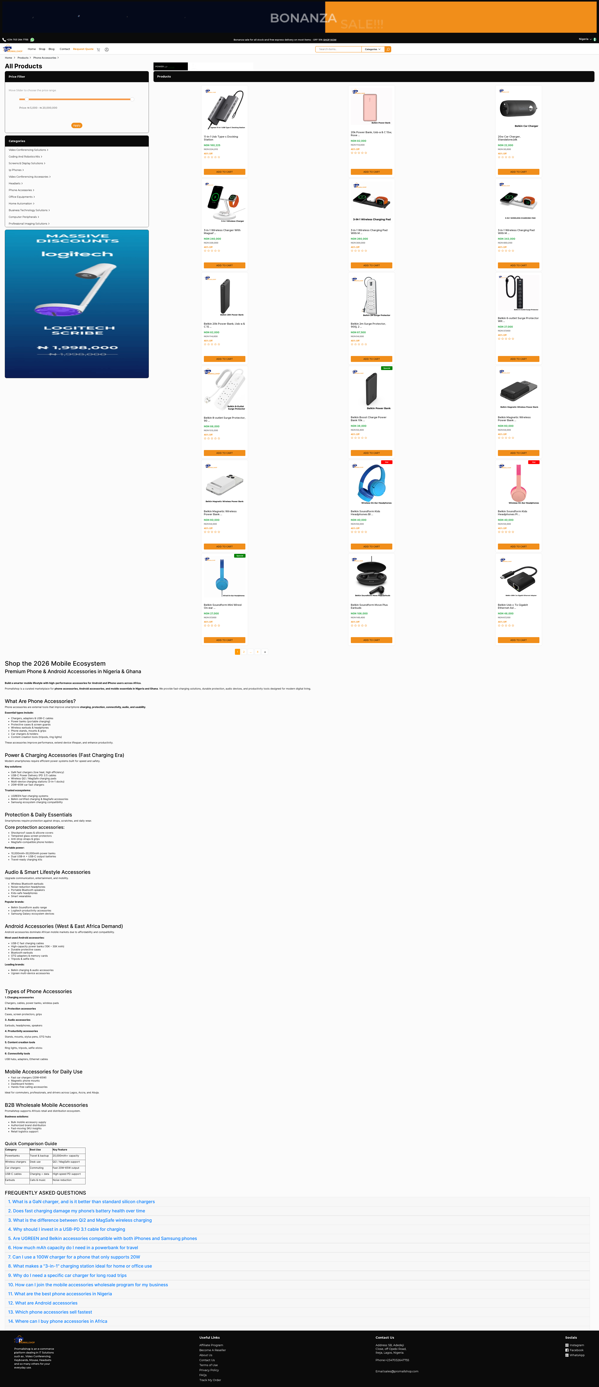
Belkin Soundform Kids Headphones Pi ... (512, 511)
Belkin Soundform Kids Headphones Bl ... (365, 511)
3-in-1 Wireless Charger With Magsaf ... (222, 230)
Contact (65, 49)
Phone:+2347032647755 (392, 1360)
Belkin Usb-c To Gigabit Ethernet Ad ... (513, 604)
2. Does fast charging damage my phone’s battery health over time (76, 1210)
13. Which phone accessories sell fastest (50, 1312)
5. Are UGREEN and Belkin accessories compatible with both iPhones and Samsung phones (102, 1238)
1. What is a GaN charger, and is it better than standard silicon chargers (81, 1201)
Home (32, 49)
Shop (42, 49)
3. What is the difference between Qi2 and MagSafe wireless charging (80, 1220)
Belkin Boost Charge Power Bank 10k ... (369, 417)
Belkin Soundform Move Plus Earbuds (369, 604)
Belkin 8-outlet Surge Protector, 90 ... (224, 417)
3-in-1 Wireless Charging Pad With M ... (369, 230)
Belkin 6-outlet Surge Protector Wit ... (518, 318)
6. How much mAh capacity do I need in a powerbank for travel (73, 1247)
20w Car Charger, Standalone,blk (509, 136)
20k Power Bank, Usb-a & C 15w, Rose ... (371, 132)
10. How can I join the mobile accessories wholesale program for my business (88, 1284)
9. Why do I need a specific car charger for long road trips (67, 1275)
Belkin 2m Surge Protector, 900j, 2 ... (368, 323)
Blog (51, 49)
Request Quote (83, 49)
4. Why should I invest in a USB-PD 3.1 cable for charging (66, 1229)
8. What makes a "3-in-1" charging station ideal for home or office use (80, 1266)
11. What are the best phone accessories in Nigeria (60, 1293)
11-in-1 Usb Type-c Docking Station (221, 136)
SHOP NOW (329, 39)
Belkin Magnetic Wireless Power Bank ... (514, 417)
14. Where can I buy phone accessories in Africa (57, 1321)
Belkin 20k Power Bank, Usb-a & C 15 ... (224, 323)
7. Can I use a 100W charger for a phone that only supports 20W (74, 1257)
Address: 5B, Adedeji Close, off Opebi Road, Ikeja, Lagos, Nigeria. (391, 1348)
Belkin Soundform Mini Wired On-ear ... (222, 604)
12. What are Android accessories (43, 1303)
